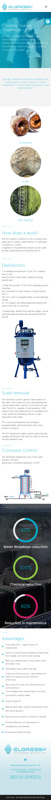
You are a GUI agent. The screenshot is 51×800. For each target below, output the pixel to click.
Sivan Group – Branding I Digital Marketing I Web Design (25, 797)
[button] (48, 21)
